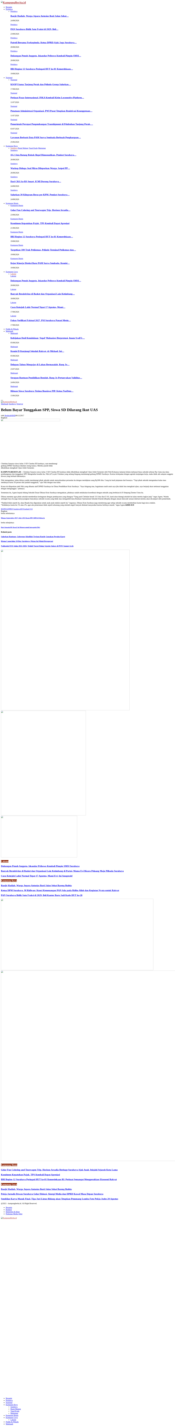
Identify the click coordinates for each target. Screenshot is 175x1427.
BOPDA (4, 509)
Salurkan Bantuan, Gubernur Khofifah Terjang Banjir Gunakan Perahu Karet (33, 537)
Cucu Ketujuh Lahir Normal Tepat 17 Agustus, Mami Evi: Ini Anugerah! (37, 876)
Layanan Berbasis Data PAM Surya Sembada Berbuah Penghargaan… (45, 137)
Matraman (14, 1413)
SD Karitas (24, 509)
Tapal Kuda (14, 1411)
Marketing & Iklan (13, 1212)
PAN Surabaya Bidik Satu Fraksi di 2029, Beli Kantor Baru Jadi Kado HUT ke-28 (41, 895)
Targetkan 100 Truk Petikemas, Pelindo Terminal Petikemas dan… (43, 250)
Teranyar (19, 404)
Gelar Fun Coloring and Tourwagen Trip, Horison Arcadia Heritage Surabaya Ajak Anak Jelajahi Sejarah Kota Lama (59, 1170)
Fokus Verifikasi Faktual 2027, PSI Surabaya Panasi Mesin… (40, 320)
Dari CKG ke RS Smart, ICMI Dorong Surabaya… (35, 181)
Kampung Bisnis (12, 203)
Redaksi (9, 1210)
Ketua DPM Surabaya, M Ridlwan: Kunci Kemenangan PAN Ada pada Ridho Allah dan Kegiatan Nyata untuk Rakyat (60, 890)
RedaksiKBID (10, 416)
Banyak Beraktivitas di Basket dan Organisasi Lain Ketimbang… (42, 294)
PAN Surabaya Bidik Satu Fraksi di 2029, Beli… (34, 29)
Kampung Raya (12, 146)
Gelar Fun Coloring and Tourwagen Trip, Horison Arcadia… (40, 210)
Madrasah (9, 331)
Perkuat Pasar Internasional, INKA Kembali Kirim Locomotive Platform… (47, 97)
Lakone (13, 276)
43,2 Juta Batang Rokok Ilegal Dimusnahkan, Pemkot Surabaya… (43, 155)
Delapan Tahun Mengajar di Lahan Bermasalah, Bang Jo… (40, 364)
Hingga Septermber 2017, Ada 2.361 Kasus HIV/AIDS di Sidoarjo (23, 518)
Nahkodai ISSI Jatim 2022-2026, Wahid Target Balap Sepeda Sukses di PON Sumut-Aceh (37, 546)
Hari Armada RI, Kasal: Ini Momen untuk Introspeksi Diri (20, 527)
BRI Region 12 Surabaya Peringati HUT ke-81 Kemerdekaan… (41, 69)
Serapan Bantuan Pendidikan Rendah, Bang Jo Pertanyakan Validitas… (46, 377)
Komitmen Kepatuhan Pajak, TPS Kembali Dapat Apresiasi (39, 223)
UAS (31, 509)
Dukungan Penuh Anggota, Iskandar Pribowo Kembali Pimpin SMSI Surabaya (40, 866)
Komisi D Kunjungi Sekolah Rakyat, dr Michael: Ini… (37, 351)
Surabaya (14, 150)
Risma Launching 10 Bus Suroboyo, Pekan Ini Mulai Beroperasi (27, 541)
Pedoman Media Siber (14, 1214)
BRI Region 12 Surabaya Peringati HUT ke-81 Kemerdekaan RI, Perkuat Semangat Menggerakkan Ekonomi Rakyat (59, 1179)
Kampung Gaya (12, 272)
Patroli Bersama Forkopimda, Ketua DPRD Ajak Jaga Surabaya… (43, 42)
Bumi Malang (15, 1409)
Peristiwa (9, 9)
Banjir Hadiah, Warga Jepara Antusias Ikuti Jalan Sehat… (39, 16)
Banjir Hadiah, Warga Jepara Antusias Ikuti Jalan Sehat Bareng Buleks (36, 885)
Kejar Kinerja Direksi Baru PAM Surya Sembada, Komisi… (40, 263)
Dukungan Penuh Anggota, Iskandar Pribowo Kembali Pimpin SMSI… (45, 55)
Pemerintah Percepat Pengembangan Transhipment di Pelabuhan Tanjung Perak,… (51, 124)
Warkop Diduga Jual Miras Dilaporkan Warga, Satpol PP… (40, 168)
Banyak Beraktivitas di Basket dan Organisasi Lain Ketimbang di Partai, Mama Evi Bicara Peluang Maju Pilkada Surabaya (62, 871)
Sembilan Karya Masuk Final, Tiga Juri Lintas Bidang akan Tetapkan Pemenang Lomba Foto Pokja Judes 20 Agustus (59, 1199)
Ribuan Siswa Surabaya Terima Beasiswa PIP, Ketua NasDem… (41, 391)
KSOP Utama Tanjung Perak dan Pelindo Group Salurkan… (40, 84)
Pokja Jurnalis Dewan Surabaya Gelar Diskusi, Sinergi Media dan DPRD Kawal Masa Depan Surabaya (52, 1194)
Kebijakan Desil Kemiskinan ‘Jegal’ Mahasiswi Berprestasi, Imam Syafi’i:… (47, 338)
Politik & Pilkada (12, 329)
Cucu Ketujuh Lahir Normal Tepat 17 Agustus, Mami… (37, 307)
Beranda (9, 7)
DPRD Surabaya (14, 509)
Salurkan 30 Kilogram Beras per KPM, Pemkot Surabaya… (40, 194)
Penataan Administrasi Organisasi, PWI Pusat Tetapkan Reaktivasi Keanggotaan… (51, 111)
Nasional (9, 78)
